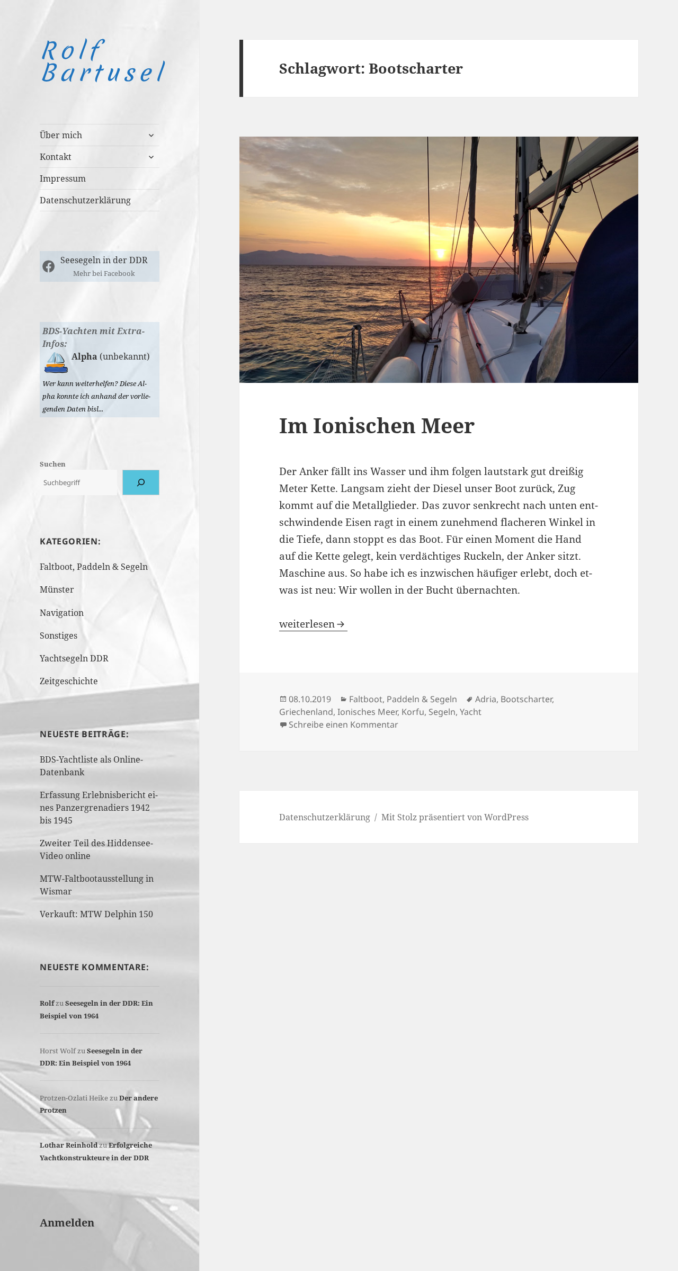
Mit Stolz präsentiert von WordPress (455, 817)
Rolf (47, 1003)
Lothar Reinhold (68, 1145)
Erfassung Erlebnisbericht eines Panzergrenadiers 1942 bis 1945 (99, 807)
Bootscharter (526, 699)
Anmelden (67, 1222)
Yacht (470, 712)
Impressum (63, 178)
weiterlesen (313, 624)
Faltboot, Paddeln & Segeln (94, 566)
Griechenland (306, 712)
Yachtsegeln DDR (74, 658)
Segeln (442, 712)
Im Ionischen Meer (377, 425)
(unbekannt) (123, 356)
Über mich (61, 135)
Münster (57, 589)
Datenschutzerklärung (85, 200)
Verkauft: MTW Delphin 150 (96, 914)
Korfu (413, 712)
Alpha (84, 356)
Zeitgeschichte (69, 681)
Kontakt (56, 157)
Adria (485, 699)
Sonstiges (58, 635)
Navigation (62, 613)
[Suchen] (140, 482)
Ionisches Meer (367, 712)
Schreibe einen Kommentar (343, 724)
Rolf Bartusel (103, 61)
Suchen (53, 464)
